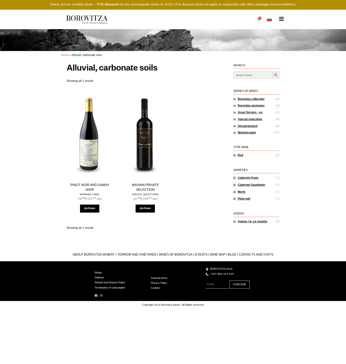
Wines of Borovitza (176, 254)
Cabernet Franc (248, 178)
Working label (247, 132)
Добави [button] (89, 208)
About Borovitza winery (94, 254)
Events (201, 254)
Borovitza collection (251, 99)
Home (65, 55)
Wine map (217, 254)
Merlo (241, 192)
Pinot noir (244, 199)
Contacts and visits (256, 254)
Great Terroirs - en (250, 112)
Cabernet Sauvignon (251, 185)
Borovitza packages (251, 105)
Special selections (250, 119)
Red (240, 155)
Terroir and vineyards (137, 254)
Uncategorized (247, 126)
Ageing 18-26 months (252, 221)
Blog (232, 254)
